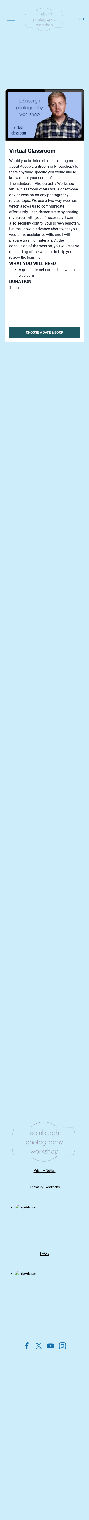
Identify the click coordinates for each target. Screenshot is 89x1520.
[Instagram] (62, 1346)
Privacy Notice (45, 1170)
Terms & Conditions (44, 1187)
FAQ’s (44, 1253)
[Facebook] (27, 1346)
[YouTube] (50, 1346)
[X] (38, 1346)
